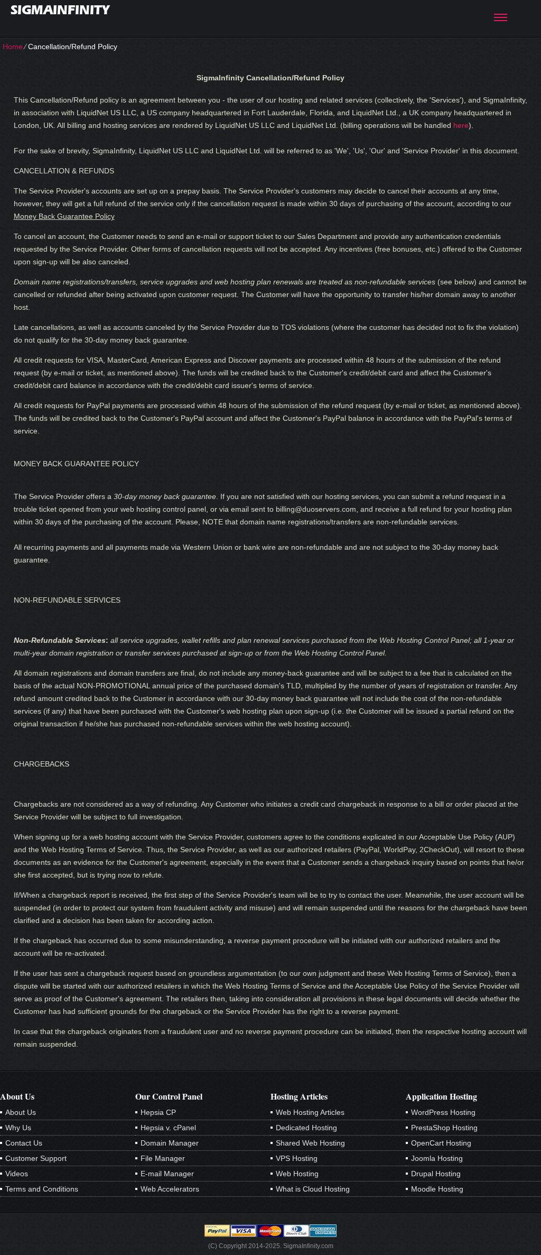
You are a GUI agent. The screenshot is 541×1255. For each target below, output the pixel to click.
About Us (20, 1112)
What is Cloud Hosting (313, 1189)
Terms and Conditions (41, 1189)
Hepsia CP (158, 1112)
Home (13, 46)
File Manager (163, 1158)
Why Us (18, 1127)
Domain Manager (170, 1143)
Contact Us (23, 1143)
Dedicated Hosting (306, 1127)
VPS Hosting (297, 1158)
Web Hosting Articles (310, 1112)
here (461, 125)
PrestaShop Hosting (444, 1127)
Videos (16, 1173)
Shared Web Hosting (310, 1143)
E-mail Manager (167, 1173)
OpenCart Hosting (441, 1143)
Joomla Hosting (437, 1158)
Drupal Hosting (436, 1173)
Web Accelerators (170, 1189)
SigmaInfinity (60, 10)
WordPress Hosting (443, 1112)
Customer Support (36, 1158)
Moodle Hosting (437, 1189)
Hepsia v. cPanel (168, 1127)
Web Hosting (297, 1173)
